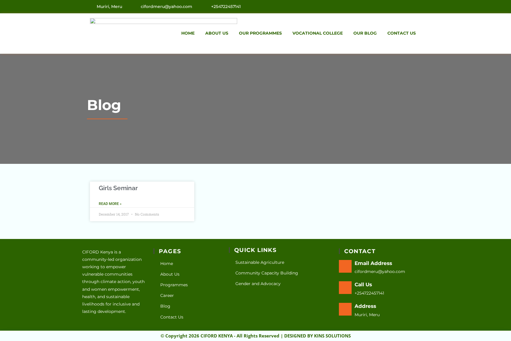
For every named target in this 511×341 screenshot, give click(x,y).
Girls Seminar (118, 188)
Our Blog (365, 33)
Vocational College (317, 33)
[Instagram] (419, 6)
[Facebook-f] (406, 6)
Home (188, 33)
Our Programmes (260, 33)
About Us (216, 33)
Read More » (110, 204)
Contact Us (401, 33)
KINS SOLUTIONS (332, 336)
